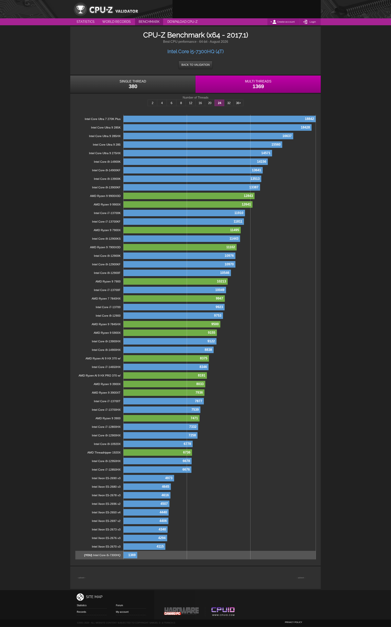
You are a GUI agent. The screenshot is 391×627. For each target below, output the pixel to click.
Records (81, 612)
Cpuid (222, 612)
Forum (119, 605)
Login (313, 21)
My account (122, 612)
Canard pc (181, 612)
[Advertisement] (246, 9)
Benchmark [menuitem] (149, 22)
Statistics (82, 605)
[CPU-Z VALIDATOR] (106, 9)
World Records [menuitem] (116, 22)
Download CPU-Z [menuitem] (182, 22)
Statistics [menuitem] (85, 22)
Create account (286, 21)
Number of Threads (196, 97)
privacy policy (293, 622)
